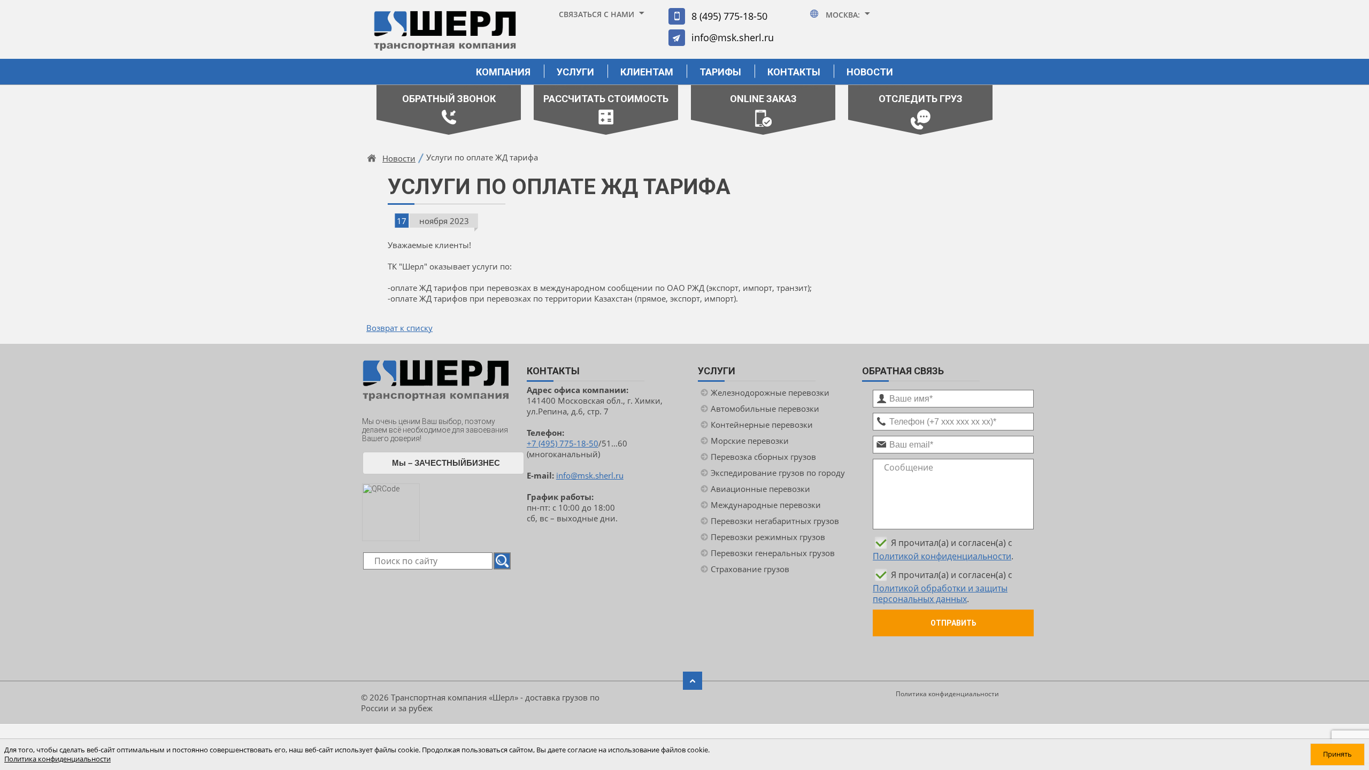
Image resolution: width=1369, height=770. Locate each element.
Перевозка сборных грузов (763, 456)
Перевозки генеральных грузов (773, 553)
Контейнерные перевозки (762, 424)
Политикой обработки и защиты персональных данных (940, 593)
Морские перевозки (750, 440)
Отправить (953, 623)
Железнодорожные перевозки (770, 392)
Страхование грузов (750, 569)
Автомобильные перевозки (765, 408)
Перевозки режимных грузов (768, 537)
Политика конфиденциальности (947, 693)
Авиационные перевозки (760, 488)
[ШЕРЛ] (445, 35)
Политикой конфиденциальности (942, 556)
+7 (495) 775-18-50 (562, 443)
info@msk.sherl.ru (732, 37)
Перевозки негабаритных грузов (775, 520)
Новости (870, 72)
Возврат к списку (399, 327)
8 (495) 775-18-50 (729, 16)
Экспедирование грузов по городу (778, 472)
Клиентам (646, 72)
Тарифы (720, 72)
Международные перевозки (766, 504)
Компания (503, 72)
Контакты (793, 72)
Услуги (575, 72)
